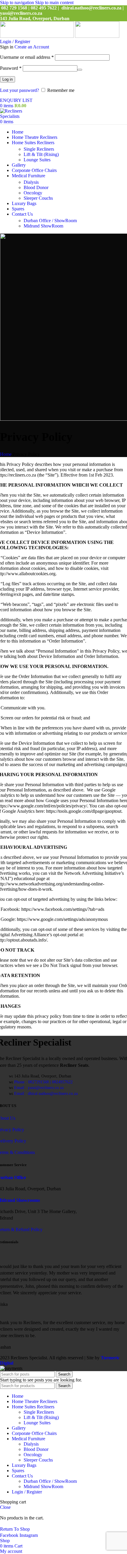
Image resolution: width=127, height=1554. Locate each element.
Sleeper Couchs (38, 198)
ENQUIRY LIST (16, 100)
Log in (7, 79)
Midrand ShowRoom (43, 225)
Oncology (33, 192)
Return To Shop (15, 1529)
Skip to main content (54, 2)
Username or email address (27, 57)
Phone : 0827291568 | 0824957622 (43, 1082)
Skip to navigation (17, 2)
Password (11, 68)
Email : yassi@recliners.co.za (39, 1087)
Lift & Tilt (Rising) (41, 154)
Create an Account (31, 46)
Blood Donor (36, 187)
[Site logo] (37, 36)
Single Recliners (39, 149)
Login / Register (27, 1491)
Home (6, 454)
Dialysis (31, 182)
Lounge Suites (37, 159)
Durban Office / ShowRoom (50, 220)
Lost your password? (19, 90)
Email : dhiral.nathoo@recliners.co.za (46, 1093)
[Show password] (79, 70)
